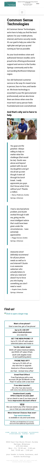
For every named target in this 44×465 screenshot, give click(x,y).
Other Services (15, 433)
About (32, 433)
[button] (22, 12)
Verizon (14, 432)
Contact (25, 433)
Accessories (34, 432)
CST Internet (23, 432)
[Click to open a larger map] (16, 313)
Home (7, 432)
